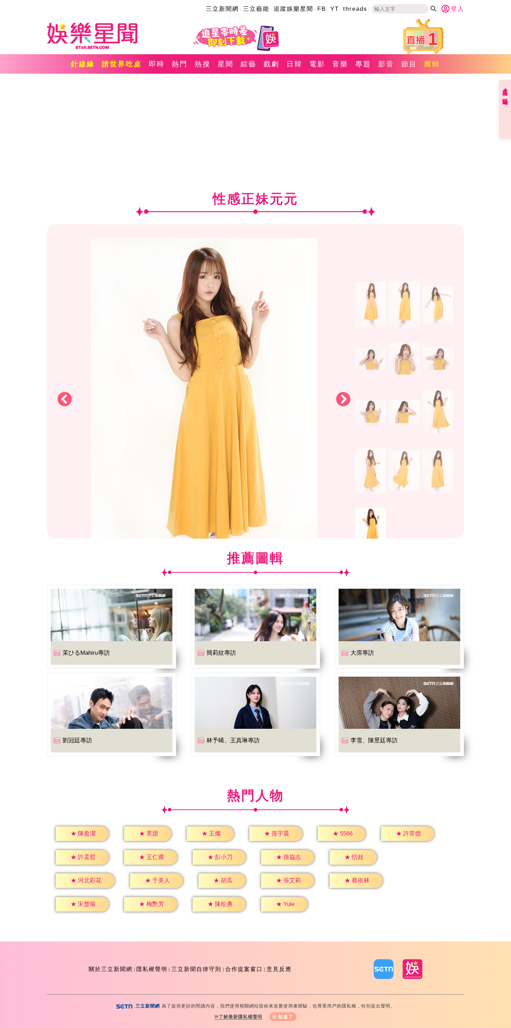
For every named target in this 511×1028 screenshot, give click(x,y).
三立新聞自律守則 (196, 969)
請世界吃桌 (122, 64)
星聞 (226, 64)
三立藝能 (256, 9)
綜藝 (249, 64)
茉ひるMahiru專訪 (86, 653)
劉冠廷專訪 (77, 740)
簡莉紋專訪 (221, 653)
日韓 (294, 64)
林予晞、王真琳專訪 (233, 740)
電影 (317, 64)
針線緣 (83, 64)
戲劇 (271, 64)
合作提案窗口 (244, 969)
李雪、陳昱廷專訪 (374, 740)
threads (355, 9)
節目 (409, 64)
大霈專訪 (362, 653)
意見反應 (279, 969)
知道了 (286, 1016)
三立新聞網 (222, 9)
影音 (386, 64)
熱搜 (203, 64)
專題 (363, 64)
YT (334, 9)
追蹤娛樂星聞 (293, 9)
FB (321, 9)
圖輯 (432, 64)
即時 (157, 64)
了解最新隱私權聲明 (240, 1016)
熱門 (180, 64)
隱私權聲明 (152, 969)
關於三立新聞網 (110, 969)
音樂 (340, 64)
